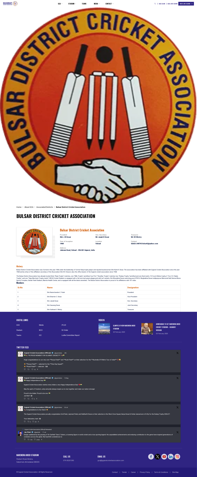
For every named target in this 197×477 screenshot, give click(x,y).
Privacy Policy (145, 472)
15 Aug (66, 378)
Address (63, 248)
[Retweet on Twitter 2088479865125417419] (29, 399)
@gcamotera (58, 353)
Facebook (151, 457)
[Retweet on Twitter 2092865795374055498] (29, 369)
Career (133, 472)
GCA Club (162, 4)
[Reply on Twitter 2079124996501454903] (25, 421)
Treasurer (134, 235)
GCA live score (173, 4)
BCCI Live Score (185, 4)
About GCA (29, 207)
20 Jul (66, 407)
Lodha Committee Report (71, 335)
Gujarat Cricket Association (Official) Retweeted (38, 429)
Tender (124, 472)
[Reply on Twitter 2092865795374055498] (25, 369)
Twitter (157, 457)
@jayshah (37, 432)
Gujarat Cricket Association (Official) (37, 353)
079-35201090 (68, 460)
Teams (84, 3)
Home (18, 207)
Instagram (177, 457)
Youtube (164, 457)
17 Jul (44, 432)
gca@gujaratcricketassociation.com (111, 460)
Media (96, 3)
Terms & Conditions (161, 472)
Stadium (71, 3)
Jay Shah (27, 432)
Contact (108, 3)
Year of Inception (66, 241)
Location (99, 241)
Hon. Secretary (101, 235)
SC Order (65, 330)
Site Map (175, 472)
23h (65, 353)
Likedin (171, 457)
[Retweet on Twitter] (23, 429)
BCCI (41, 330)
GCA (59, 3)
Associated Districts (44, 207)
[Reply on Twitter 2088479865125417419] (25, 399)
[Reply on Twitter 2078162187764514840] (25, 439)
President (63, 235)
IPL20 (64, 325)
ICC (40, 335)
